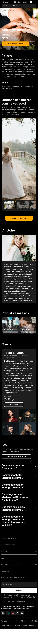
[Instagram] (9, 399)
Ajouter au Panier (15, 44)
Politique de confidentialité (26, 597)
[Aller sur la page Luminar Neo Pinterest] (36, 621)
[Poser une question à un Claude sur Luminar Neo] (13, 613)
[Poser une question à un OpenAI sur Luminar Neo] (3, 613)
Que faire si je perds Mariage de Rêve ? (19, 508)
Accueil (4, 10)
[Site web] (12, 399)
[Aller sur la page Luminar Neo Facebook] (18, 621)
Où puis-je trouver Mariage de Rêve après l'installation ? (19, 497)
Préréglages (12, 10)
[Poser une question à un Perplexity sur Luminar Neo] (8, 613)
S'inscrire (19, 590)
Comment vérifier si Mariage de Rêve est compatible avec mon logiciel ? (19, 521)
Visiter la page (13, 404)
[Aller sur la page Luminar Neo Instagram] (22, 621)
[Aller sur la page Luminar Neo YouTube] (29, 621)
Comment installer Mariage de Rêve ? (19, 486)
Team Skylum (18, 34)
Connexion (22, 2)
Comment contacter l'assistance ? (19, 467)
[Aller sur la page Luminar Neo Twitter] (33, 621)
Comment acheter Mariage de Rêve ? (19, 476)
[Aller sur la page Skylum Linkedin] (25, 621)
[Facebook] (5, 399)
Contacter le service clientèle (16, 456)
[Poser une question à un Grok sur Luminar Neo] (17, 613)
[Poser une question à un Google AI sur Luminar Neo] (22, 613)
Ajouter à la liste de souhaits (10, 322)
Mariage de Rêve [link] (23, 10)
